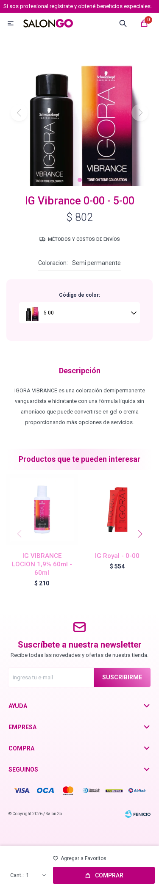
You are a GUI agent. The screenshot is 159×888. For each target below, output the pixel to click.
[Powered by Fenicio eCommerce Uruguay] (138, 814)
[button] (80, 180)
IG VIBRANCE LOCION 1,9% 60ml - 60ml (42, 564)
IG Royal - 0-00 (117, 556)
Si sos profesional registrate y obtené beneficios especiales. (77, 6)
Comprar (109, 875)
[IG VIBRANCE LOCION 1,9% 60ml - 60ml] (42, 509)
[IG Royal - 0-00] (117, 509)
